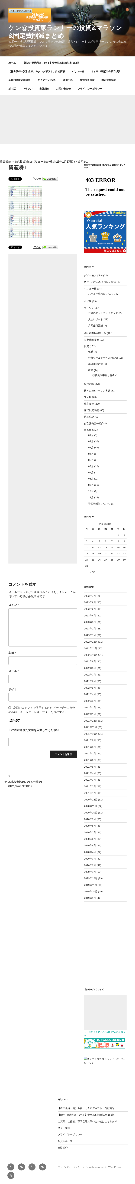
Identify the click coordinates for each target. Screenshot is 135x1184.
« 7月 (92, 571)
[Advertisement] (67, 119)
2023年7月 (90, 595)
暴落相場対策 (95, 363)
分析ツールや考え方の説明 (103, 357)
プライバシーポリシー (90, 88)
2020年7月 (90, 832)
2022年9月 (90, 661)
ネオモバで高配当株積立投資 (100, 282)
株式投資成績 (87, 80)
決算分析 (68, 80)
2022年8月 (90, 668)
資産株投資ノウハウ (99, 503)
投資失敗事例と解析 (103, 375)
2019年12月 (90, 878)
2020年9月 (90, 819)
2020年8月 (90, 825)
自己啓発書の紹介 (94, 423)
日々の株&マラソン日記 (97, 390)
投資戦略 (89, 384)
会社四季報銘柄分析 (19, 80)
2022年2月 (90, 707)
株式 (90, 370)
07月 (91, 472)
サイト (12, 689)
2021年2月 (90, 786)
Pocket (37, 178)
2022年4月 (90, 694)
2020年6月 (90, 839)
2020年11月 (90, 806)
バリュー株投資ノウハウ (101, 293)
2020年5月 (90, 845)
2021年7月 (90, 753)
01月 (91, 435)
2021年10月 (90, 733)
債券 (90, 351)
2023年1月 (90, 635)
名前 (12, 652)
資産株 (87, 430)
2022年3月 (90, 701)
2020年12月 (90, 799)
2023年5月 (90, 608)
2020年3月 (90, 858)
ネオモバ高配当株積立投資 (106, 71)
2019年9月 (90, 898)
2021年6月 (90, 760)
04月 (91, 453)
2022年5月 (90, 687)
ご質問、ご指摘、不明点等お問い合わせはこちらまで (87, 1121)
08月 (91, 478)
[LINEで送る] (50, 178)
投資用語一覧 (65, 1141)
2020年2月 (90, 865)
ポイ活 (12, 88)
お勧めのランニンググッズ (103, 313)
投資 (86, 346)
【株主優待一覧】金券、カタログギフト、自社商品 (36, 71)
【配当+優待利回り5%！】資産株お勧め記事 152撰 (51, 62)
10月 (91, 491)
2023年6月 (90, 602)
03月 (91, 447)
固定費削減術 (108, 80)
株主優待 (89, 403)
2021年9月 (90, 740)
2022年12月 (90, 641)
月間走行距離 (95, 325)
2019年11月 (90, 885)
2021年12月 (90, 720)
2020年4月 (90, 852)
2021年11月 (90, 727)
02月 (91, 441)
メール (13, 671)
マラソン (28, 88)
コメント (14, 604)
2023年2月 (90, 628)
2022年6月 (90, 681)
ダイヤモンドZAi (46, 80)
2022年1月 (90, 714)
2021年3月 (90, 779)
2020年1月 (90, 871)
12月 (91, 497)
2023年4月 (90, 615)
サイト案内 (64, 1128)
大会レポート (95, 319)
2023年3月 (90, 622)
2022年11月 (90, 648)
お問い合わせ (63, 88)
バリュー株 (78, 71)
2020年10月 (90, 812)
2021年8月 (90, 747)
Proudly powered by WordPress (103, 1167)
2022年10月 (90, 655)
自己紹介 (44, 88)
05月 (91, 460)
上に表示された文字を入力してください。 (35, 730)
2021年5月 (90, 766)
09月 (91, 485)
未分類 (87, 397)
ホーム (12, 62)
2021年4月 (90, 773)
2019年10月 (90, 891)
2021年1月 (90, 793)
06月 (91, 466)
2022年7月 (90, 674)
